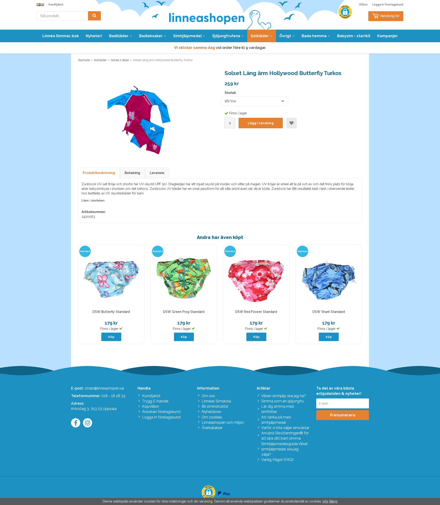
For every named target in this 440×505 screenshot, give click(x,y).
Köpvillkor (150, 406)
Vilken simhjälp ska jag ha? (283, 396)
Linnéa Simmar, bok (60, 36)
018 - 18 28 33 (113, 396)
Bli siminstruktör (215, 406)
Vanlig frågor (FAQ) (277, 459)
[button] (345, 12)
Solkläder (260, 36)
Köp (111, 337)
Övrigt (285, 36)
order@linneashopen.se (104, 388)
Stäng (333, 501)
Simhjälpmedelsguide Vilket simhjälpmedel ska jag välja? (284, 449)
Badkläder (119, 36)
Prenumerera (342, 415)
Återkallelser (212, 428)
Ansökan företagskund (161, 412)
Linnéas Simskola (216, 401)
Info (325, 501)
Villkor (363, 4)
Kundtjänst (56, 4)
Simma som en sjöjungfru (282, 401)
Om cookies (212, 417)
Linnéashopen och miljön (223, 422)
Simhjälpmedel (187, 36)
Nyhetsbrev (211, 412)
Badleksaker (151, 36)
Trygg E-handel (155, 401)
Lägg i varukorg (261, 123)
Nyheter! (94, 36)
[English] (42, 4)
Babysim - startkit (353, 36)
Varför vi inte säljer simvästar (285, 428)
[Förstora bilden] (141, 116)
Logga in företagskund (387, 4)
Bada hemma (314, 36)
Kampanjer (387, 36)
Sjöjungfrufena (226, 36)
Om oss (208, 396)
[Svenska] (38, 4)
